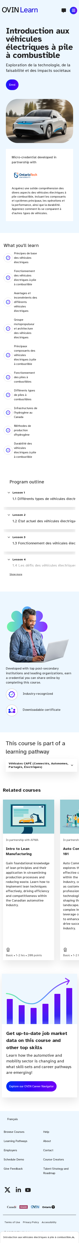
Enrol (12, 85)
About (47, 1141)
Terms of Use (12, 1222)
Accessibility (49, 1222)
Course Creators (53, 1159)
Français (12, 1119)
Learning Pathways (15, 1141)
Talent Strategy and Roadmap (56, 1171)
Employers (10, 1150)
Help (46, 1132)
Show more (16, 574)
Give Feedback (13, 1169)
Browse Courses (14, 1132)
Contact (48, 1150)
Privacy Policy (31, 1222)
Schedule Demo (14, 1159)
